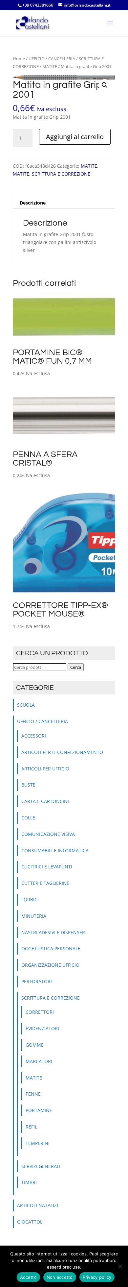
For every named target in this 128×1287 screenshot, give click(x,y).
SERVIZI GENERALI (40, 1166)
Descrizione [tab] (33, 203)
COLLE (28, 817)
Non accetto (60, 1277)
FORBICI (30, 899)
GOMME (35, 1045)
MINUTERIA (33, 916)
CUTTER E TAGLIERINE (45, 883)
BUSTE (28, 785)
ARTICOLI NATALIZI (37, 1205)
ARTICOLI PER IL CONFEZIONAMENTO (62, 752)
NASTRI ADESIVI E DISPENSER (53, 932)
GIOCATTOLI (30, 1222)
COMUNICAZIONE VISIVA (48, 834)
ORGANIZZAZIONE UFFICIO (50, 965)
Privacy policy (97, 1277)
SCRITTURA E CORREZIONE (61, 174)
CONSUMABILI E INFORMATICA (55, 850)
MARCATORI (39, 1061)
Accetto (28, 1277)
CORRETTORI (40, 1012)
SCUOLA (26, 705)
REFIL (31, 1127)
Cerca (75, 667)
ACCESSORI (33, 736)
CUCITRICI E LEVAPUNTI (46, 866)
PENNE (33, 1094)
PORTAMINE (39, 1110)
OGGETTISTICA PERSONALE (50, 948)
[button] (105, 85)
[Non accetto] (120, 1266)
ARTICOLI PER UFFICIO (45, 768)
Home (19, 58)
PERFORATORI (36, 981)
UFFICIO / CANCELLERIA (52, 58)
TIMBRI (29, 1182)
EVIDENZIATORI (42, 1028)
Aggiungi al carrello (75, 136)
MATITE (49, 66)
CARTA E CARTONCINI (45, 801)
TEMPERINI (38, 1143)
